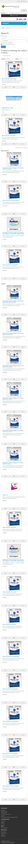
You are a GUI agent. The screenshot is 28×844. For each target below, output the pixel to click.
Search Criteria (4, 36)
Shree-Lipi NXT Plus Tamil (9, 592)
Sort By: (3, 59)
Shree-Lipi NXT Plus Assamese (11, 786)
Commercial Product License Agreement (9, 817)
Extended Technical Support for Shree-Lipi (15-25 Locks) (13, 398)
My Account (3, 831)
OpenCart (8, 841)
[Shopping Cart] (23, 1)
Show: (17, 59)
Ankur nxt (5, 495)
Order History (4, 833)
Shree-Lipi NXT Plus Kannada (10, 689)
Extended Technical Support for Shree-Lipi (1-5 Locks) (13, 168)
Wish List (3, 834)
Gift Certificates (4, 827)
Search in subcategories (7, 42)
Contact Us (3, 821)
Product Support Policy (5, 814)
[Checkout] (25, 1)
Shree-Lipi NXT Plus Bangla (9, 79)
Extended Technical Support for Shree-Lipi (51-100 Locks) (13, 334)
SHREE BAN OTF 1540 (7, 108)
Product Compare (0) (6, 55)
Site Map (3, 824)
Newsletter (3, 836)
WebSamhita (24, 13)
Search (8, 27)
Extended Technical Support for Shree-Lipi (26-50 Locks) (13, 366)
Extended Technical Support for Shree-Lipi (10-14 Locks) (13, 431)
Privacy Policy (4, 813)
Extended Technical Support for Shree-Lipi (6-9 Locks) (13, 463)
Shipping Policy (4, 811)
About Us (3, 810)
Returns (2, 822)
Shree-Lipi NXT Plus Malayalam (11, 656)
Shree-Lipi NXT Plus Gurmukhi (10, 721)
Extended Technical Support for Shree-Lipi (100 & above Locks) (13, 301)
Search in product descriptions (9, 44)
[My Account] (19, 1)
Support (2, 815)
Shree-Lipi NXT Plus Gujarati (10, 265)
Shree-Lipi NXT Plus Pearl (8, 135)
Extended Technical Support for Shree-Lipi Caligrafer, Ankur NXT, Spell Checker (13, 233)
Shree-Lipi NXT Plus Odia (9, 624)
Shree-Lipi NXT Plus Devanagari (11, 200)
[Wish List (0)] (21, 1)
